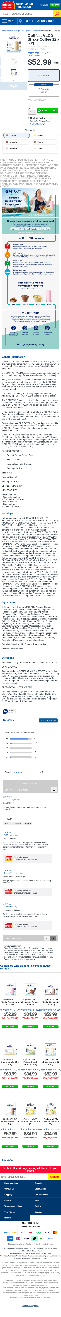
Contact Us (9, 1189)
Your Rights (9, 1212)
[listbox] (21, 790)
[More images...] (13, 86)
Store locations (11, 1183)
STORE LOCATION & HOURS (37, 20)
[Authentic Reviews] (9, 711)
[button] (47, 110)
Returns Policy (41, 1195)
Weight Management (23, 31)
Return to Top (7, 1160)
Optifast (36, 31)
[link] (40, 52)
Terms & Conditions (13, 1206)
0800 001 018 (33, 1223)
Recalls (7, 1218)
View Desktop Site (30, 1305)
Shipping (8, 1195)
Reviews (38, 1206)
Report (27, 823)
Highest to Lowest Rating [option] (21, 790)
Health (10, 31)
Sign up (54, 1176)
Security (38, 1183)
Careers (38, 1212)
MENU (7, 20)
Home (3, 31)
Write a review (34, 55)
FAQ (37, 1200)
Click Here (36, 1227)
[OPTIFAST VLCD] (30, 203)
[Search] (57, 13)
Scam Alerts (40, 1189)
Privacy (7, 1200)
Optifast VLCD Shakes (50, 31)
